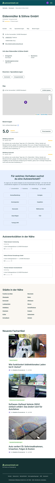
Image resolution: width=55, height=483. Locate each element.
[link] (27, 246)
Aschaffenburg (32, 307)
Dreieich (30, 311)
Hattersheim (31, 314)
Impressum (45, 476)
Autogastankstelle (18, 77)
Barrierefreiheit (23, 476)
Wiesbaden (6, 297)
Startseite (5, 8)
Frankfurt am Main (8, 293)
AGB (41, 476)
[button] (47, 3)
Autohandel (7, 77)
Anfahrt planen (46, 90)
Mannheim (30, 293)
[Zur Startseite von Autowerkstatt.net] (10, 3)
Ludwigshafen (6, 304)
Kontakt (10, 476)
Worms (29, 304)
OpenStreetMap (44, 114)
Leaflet (37, 114)
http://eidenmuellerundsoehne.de (14, 44)
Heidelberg (6, 307)
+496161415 (8, 37)
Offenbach (30, 300)
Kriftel (4, 314)
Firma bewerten (46, 131)
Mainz (29, 297)
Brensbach (11, 8)
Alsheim (30, 318)
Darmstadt (5, 300)
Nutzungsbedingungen (33, 476)
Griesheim (5, 311)
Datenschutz (16, 476)
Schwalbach (6, 318)
